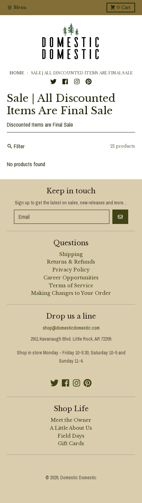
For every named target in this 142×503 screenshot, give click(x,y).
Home (16, 73)
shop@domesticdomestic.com (71, 328)
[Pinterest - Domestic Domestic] (88, 81)
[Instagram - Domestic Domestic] (76, 81)
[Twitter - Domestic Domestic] (53, 81)
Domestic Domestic (78, 477)
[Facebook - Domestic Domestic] (65, 81)
